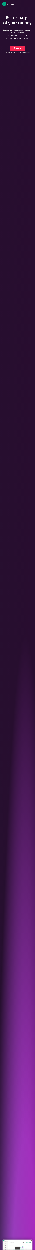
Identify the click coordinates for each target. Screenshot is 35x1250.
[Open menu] (31, 4)
